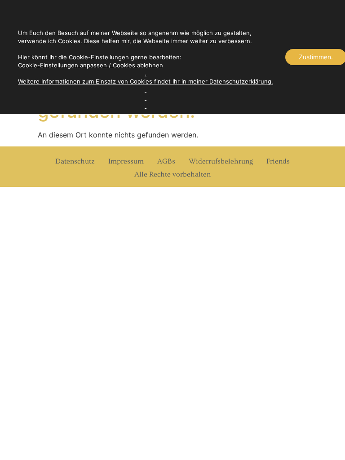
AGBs (166, 161)
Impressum (126, 161)
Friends (278, 161)
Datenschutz (75, 161)
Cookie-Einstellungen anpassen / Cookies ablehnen (90, 65)
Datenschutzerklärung (240, 81)
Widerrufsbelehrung (221, 161)
